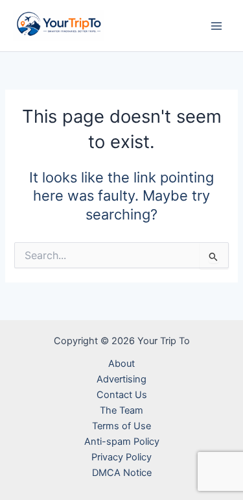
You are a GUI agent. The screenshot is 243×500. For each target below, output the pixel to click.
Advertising (121, 379)
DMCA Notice (122, 473)
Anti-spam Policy (121, 441)
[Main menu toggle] (216, 26)
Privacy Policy (121, 457)
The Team (121, 410)
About (121, 363)
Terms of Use (121, 426)
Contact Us (122, 395)
